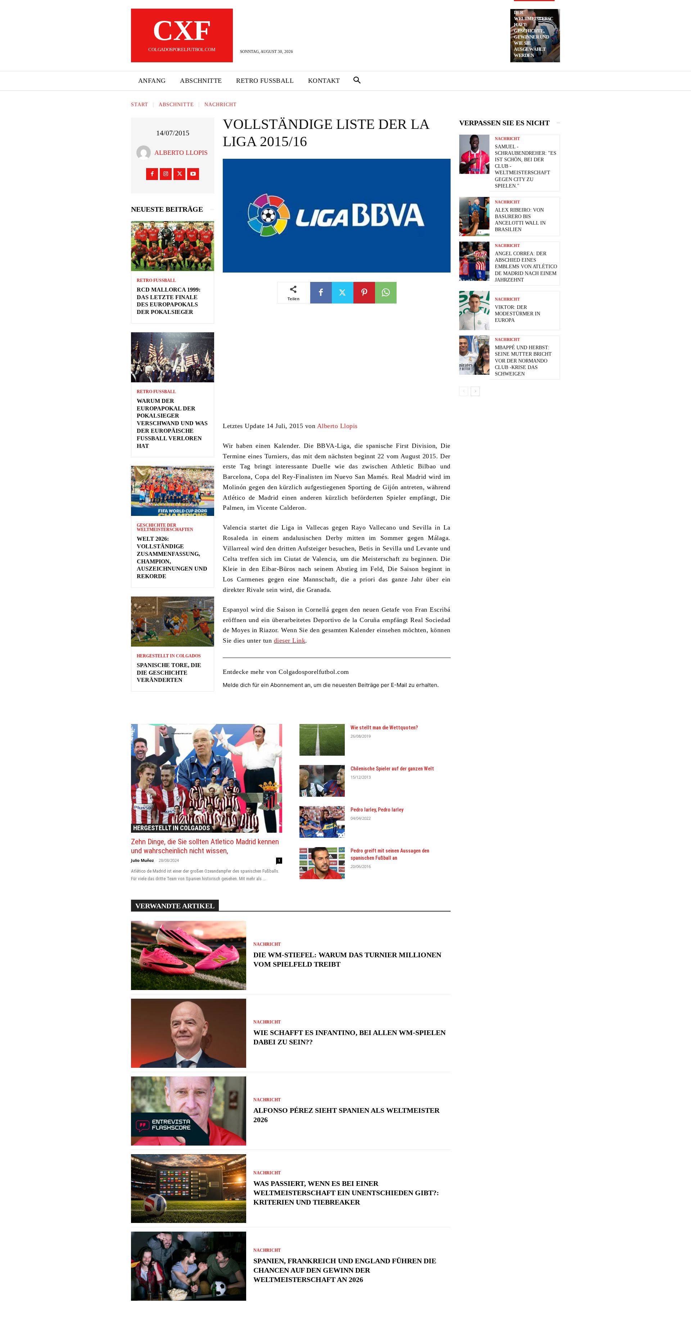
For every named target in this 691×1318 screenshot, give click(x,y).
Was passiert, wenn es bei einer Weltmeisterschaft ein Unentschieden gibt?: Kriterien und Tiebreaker (346, 1192)
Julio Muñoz (142, 860)
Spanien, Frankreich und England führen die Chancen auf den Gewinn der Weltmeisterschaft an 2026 (344, 1270)
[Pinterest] (364, 292)
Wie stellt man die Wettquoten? (384, 727)
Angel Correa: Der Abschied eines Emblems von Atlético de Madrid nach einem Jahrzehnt (526, 267)
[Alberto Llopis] (145, 152)
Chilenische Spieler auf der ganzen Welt (392, 769)
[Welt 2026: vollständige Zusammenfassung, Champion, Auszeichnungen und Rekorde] (172, 491)
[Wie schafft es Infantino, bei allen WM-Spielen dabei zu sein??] (188, 1033)
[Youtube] (193, 174)
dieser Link (290, 640)
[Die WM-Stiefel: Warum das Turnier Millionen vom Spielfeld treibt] (188, 955)
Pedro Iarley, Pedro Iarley (377, 810)
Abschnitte (176, 104)
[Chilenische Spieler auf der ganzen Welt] (322, 781)
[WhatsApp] (386, 292)
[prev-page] (463, 391)
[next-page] (475, 391)
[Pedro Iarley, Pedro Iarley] (322, 822)
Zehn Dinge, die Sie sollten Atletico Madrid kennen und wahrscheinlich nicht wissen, (205, 846)
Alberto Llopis (181, 152)
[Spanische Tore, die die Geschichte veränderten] (172, 622)
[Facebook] (152, 174)
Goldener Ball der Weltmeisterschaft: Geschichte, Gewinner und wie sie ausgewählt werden (533, 31)
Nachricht (220, 104)
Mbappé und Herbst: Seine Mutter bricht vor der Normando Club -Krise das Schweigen (523, 361)
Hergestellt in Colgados (169, 656)
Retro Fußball (156, 280)
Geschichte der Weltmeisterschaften (165, 527)
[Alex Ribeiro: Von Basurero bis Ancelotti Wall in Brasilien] (474, 216)
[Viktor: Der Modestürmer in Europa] (474, 310)
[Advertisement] (337, 367)
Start (139, 104)
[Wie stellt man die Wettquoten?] (322, 740)
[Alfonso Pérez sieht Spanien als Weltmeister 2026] (188, 1111)
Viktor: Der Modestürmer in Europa (517, 314)
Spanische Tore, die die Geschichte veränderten (169, 672)
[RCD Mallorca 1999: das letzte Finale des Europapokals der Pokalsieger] (172, 246)
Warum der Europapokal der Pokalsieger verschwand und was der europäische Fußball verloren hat (172, 423)
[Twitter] (179, 174)
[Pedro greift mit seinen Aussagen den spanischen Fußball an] (322, 863)
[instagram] (166, 174)
